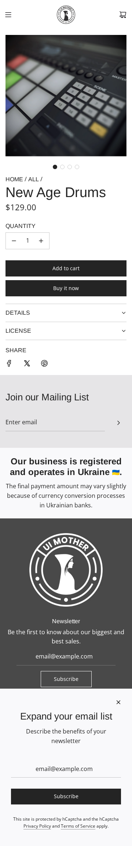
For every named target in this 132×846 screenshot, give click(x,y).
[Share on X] (27, 364)
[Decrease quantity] (14, 241)
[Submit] (118, 423)
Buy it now (66, 288)
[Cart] (123, 15)
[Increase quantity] (41, 241)
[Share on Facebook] (9, 364)
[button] (55, 167)
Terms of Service (78, 826)
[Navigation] (8, 15)
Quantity (21, 226)
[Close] (118, 702)
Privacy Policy (37, 826)
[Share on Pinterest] (44, 364)
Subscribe (66, 678)
